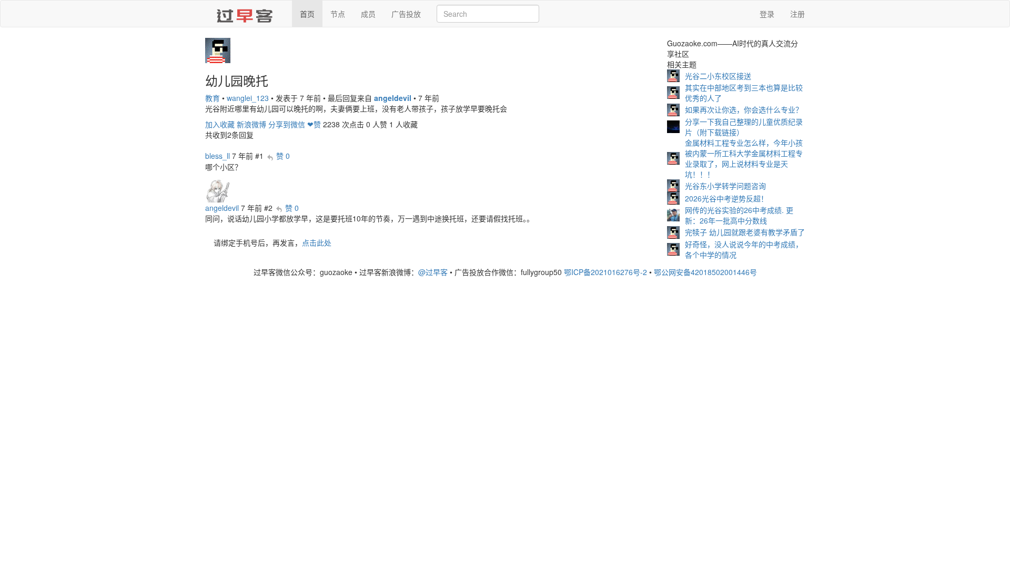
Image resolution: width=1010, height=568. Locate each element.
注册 (797, 13)
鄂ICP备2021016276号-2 (605, 272)
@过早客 (433, 272)
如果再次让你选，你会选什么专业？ (744, 109)
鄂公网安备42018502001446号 (705, 272)
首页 (307, 13)
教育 (212, 98)
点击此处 (316, 242)
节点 (337, 13)
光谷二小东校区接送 (718, 75)
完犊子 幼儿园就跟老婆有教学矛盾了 (745, 232)
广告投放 (406, 13)
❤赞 (314, 124)
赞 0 (283, 155)
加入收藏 (220, 124)
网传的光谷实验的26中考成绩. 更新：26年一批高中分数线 (739, 215)
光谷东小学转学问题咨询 (725, 185)
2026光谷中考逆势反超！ (726, 198)
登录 (767, 13)
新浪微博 (251, 124)
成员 (368, 13)
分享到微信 (286, 124)
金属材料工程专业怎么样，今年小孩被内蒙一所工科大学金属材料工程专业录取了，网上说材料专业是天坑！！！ (744, 158)
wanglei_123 (248, 98)
